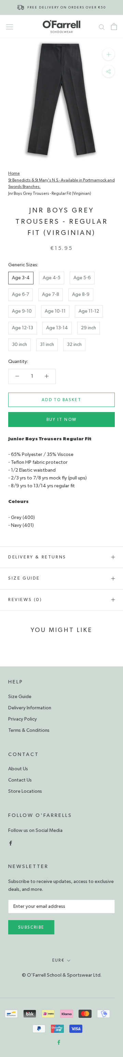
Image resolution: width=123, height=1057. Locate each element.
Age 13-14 (57, 328)
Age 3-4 (21, 277)
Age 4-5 (51, 277)
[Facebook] (10, 842)
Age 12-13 (22, 328)
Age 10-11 (55, 311)
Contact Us (20, 780)
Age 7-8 (50, 294)
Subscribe (31, 927)
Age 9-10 (22, 311)
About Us (18, 769)
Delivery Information (29, 708)
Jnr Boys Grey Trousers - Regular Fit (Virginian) (49, 193)
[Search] (102, 26)
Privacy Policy (22, 719)
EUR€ (58, 960)
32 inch (74, 344)
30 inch (19, 344)
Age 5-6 (82, 277)
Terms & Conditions (29, 730)
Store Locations (25, 791)
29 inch (88, 328)
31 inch (47, 344)
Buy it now (61, 419)
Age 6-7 (20, 294)
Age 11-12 (89, 311)
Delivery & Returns (37, 557)
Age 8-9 (81, 294)
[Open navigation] (9, 26)
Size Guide (24, 578)
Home (14, 173)
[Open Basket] (114, 26)
